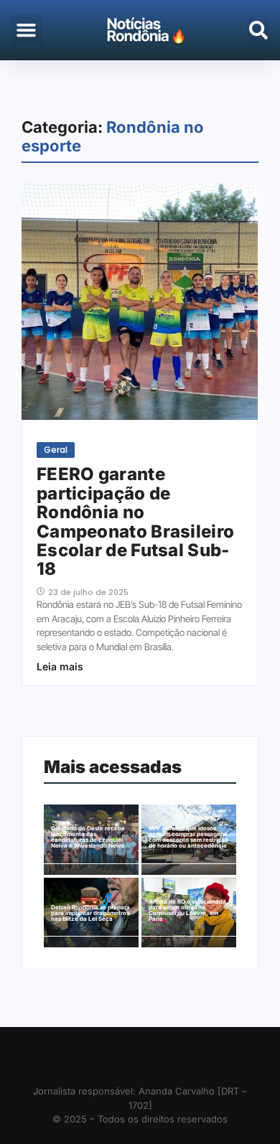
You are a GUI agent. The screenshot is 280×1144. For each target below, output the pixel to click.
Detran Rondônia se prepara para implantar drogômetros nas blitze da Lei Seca (90, 913)
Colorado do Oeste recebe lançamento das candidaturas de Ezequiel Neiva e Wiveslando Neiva (88, 836)
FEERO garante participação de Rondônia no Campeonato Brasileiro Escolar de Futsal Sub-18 (135, 521)
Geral (55, 450)
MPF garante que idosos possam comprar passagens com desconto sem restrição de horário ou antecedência (188, 836)
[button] (26, 30)
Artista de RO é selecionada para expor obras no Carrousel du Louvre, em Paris (187, 910)
